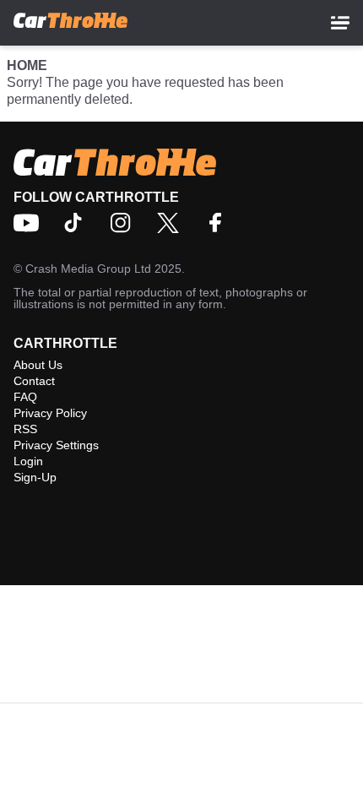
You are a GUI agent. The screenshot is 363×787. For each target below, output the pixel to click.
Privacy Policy (50, 413)
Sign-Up (35, 477)
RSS (25, 429)
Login (28, 461)
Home (27, 65)
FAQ (25, 397)
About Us (38, 365)
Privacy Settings (56, 445)
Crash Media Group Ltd (88, 268)
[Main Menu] (340, 23)
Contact (34, 381)
